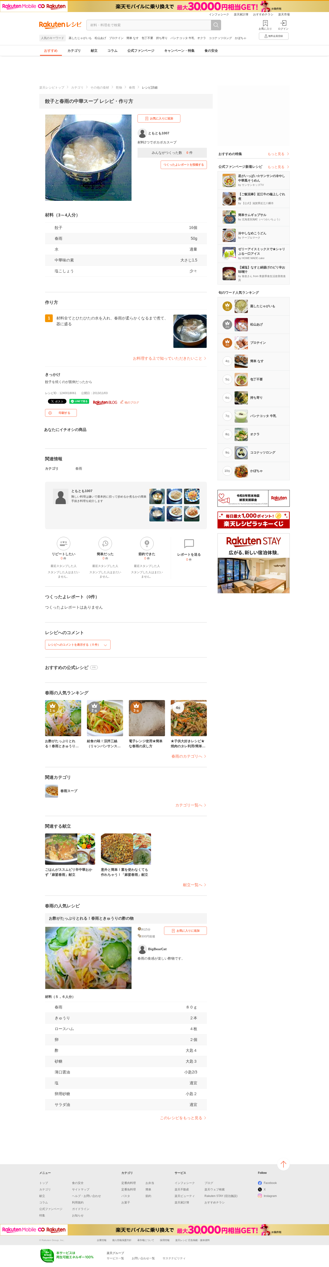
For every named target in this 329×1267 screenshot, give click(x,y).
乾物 (119, 87)
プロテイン (116, 38)
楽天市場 (284, 14)
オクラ (201, 38)
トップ (43, 1183)
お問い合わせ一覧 (143, 1258)
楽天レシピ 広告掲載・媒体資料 (192, 1240)
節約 (148, 1196)
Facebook (270, 1183)
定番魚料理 (128, 1189)
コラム (112, 50)
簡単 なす (132, 38)
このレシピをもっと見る (181, 1118)
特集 (42, 1215)
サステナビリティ (174, 1258)
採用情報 (165, 1240)
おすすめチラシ (263, 14)
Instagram (270, 1196)
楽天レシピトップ (51, 87)
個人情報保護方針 (122, 1240)
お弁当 (149, 1183)
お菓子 (125, 1202)
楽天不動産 (182, 1189)
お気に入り (265, 28)
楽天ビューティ (185, 1196)
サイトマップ (80, 1189)
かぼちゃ (240, 38)
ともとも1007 (81, 491)
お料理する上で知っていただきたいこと (167, 358)
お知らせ (78, 1215)
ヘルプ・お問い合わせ (86, 1196)
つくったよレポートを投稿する (184, 164)
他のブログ (131, 402)
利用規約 (78, 1202)
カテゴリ (74, 50)
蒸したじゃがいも (80, 38)
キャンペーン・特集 (179, 50)
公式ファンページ (140, 50)
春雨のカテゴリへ (186, 756)
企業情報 (101, 1240)
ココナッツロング (220, 38)
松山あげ (100, 38)
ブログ (208, 1183)
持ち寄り (162, 38)
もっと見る (276, 154)
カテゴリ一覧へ (188, 805)
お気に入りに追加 (161, 118)
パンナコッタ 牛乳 (182, 38)
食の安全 (211, 50)
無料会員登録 (275, 36)
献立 (94, 50)
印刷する (64, 413)
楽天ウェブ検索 (214, 1189)
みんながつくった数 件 (172, 153)
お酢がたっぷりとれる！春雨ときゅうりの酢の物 (91, 918)
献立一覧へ (192, 885)
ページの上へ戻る (283, 1164)
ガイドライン (80, 1209)
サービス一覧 (115, 1258)
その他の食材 (99, 87)
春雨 (132, 87)
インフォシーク (219, 14)
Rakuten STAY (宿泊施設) (220, 1196)
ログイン (283, 28)
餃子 (58, 228)
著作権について (145, 1240)
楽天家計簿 (241, 14)
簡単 (148, 1189)
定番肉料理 (128, 1183)
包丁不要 (147, 38)
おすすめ (51, 50)
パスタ (125, 1196)
